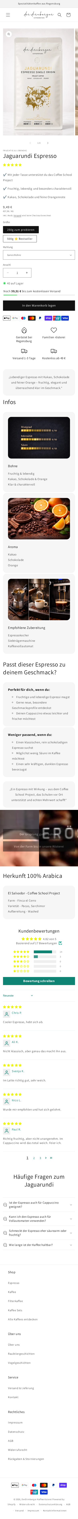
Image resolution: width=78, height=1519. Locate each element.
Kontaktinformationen (55, 1510)
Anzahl (7, 264)
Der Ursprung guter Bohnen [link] (39, 834)
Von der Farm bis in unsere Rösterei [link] (39, 846)
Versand (17, 215)
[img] (12, 1007)
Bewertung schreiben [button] (39, 981)
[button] (8, 14)
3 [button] (40, 1158)
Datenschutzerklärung (50, 1504)
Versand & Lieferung (21, 1388)
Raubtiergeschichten (21, 1353)
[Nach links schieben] (30, 143)
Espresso (14, 1283)
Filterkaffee (15, 1301)
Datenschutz (16, 1432)
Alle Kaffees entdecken (23, 1319)
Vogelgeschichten (19, 1363)
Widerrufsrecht (17, 1450)
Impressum (15, 1422)
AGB (10, 1441)
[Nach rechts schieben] (47, 143)
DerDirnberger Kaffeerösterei (37, 1499)
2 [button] (34, 1158)
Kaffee (12, 1292)
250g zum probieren (21, 229)
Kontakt (13, 1397)
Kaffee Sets (15, 1310)
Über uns (14, 1344)
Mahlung (8, 247)
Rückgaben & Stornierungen (26, 1459)
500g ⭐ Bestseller (20, 239)
